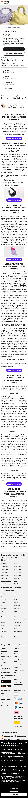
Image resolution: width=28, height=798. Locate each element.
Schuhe (16, 651)
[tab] (4, 65)
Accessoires (17, 654)
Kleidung (16, 648)
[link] (14, 71)
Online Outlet (17, 665)
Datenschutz (4, 654)
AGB (2, 659)
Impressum (4, 651)
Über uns (3, 648)
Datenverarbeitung (6, 656)
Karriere (3, 665)
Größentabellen (5, 696)
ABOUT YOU (4, 705)
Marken (16, 667)
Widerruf (3, 662)
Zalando (3, 702)
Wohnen (16, 656)
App (15, 675)
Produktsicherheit (5, 672)
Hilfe (2, 693)
